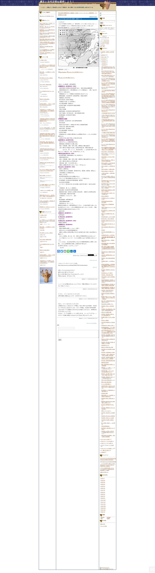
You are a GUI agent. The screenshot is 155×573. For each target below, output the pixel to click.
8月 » (104, 46)
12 (107, 40)
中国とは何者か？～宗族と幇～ (107, 171)
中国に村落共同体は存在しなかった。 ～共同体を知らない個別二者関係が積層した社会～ (108, 331)
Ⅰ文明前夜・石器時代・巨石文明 (107, 51)
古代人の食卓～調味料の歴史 (45, 84)
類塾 (102, 518)
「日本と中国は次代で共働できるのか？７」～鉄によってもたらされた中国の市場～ (108, 116)
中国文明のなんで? (105, 345)
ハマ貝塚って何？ (43, 60)
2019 (103, 486)
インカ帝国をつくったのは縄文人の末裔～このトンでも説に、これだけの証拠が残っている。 (47, 66)
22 (101, 43)
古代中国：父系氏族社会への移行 (108, 352)
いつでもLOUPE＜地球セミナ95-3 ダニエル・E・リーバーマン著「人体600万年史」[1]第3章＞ (108, 465)
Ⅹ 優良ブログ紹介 (105, 450)
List (95, 255)
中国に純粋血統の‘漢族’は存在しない (47, 157)
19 (107, 42)
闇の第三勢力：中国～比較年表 (107, 218)
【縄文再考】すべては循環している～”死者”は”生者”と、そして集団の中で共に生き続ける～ (47, 111)
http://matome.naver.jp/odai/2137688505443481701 (110, 461)
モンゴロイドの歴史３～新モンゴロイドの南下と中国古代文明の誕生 (108, 177)
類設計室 (102, 517)
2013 (103, 498)
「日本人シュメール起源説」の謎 (46, 190)
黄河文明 (104, 64)
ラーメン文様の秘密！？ (106, 384)
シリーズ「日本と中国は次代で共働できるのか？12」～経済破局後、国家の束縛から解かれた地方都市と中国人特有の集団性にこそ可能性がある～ (108, 96)
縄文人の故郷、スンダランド (45, 175)
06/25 (41, 236)
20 (108, 42)
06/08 (41, 247)
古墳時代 (103, 452)
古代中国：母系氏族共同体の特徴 (108, 360)
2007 (103, 509)
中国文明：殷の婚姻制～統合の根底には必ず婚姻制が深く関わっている (108, 336)
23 (103, 43)
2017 (103, 490)
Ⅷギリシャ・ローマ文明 (106, 443)
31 (104, 45)
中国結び (103, 230)
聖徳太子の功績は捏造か (44, 99)
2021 (103, 482)
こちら (72, 27)
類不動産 (109, 517)
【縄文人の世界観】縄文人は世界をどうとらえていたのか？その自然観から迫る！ (47, 43)
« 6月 (101, 46)
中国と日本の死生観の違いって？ (108, 380)
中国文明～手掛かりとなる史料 (107, 417)
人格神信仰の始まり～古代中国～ (108, 235)
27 (108, 43)
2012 (103, 500)
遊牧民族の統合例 (105, 362)
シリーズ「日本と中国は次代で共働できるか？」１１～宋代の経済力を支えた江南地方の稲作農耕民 (108, 101)
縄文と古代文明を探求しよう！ (57, 1)
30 (103, 45)
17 (104, 42)
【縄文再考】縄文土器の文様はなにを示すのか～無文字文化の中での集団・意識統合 (47, 150)
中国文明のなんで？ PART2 (106, 272)
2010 (103, 504)
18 (105, 42)
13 (108, 40)
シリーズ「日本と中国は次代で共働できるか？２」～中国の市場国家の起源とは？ (108, 135)
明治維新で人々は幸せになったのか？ (47, 206)
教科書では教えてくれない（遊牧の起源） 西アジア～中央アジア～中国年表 (108, 297)
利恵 (43, 230)
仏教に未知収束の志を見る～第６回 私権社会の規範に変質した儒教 (108, 68)
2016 (103, 492)
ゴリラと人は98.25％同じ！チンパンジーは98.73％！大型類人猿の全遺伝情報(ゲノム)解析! (107, 469)
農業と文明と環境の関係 (106, 382)
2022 (103, 480)
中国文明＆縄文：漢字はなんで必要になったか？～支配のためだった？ (108, 387)
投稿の (102, 524)
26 (107, 43)
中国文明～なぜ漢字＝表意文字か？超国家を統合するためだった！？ (107, 432)
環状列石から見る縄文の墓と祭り (46, 46)
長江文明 (104, 62)
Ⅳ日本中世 (103, 58)
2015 (103, 494)
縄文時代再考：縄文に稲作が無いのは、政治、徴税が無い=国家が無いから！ (47, 143)
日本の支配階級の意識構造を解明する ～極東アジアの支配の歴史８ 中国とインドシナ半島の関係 (108, 148)
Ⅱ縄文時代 (103, 55)
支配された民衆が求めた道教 (107, 347)
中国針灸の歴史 (104, 393)
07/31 (41, 230)
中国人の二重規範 (105, 320)
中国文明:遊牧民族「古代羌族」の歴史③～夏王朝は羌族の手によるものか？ (108, 281)
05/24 (41, 252)
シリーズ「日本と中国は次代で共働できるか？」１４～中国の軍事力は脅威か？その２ (108, 79)
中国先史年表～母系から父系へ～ (108, 325)
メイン (81, 13)
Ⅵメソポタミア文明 (105, 439)
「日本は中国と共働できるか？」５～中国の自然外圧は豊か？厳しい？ (108, 120)
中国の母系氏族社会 (105, 426)
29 (101, 45)
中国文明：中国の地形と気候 (107, 274)
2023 (103, 478)
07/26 (41, 234)
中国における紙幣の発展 (106, 312)
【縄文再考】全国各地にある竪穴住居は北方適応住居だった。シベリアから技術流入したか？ (47, 120)
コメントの (103, 526)
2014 (103, 496)
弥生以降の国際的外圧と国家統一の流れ (68, 13)
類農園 (108, 518)
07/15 (41, 241)
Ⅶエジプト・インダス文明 (106, 441)
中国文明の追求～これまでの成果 (108, 216)
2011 (103, 502)
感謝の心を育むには (104, 472)
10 (104, 40)
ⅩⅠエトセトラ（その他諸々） (107, 448)
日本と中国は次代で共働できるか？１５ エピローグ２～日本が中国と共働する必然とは (108, 72)
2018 (103, 488)
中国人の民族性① (105, 196)
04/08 (41, 257)
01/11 (41, 265)
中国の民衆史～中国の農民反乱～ (108, 151)
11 (105, 40)
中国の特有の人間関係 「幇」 (107, 304)
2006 (103, 511)
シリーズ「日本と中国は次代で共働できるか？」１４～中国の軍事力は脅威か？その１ (108, 84)
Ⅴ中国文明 (103, 60)
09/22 (41, 217)
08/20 (41, 224)
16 (103, 42)
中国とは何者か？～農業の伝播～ (108, 169)
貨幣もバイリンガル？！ (106, 410)
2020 (103, 484)
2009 (103, 506)
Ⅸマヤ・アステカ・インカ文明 (107, 445)
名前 (58, 325)
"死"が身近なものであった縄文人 (46, 77)
